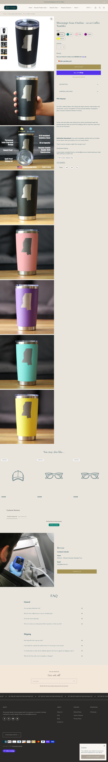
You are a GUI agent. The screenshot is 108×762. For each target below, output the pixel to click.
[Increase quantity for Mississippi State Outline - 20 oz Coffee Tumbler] (63, 47)
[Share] (67, 167)
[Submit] (74, 681)
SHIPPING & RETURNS (66, 91)
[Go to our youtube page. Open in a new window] (13, 718)
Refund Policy (77, 712)
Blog (58, 719)
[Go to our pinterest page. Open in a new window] (17, 718)
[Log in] (95, 7)
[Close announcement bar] (104, 2)
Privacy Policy (77, 719)
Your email (36, 681)
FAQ (58, 715)
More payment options (79, 77)
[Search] (99, 7)
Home (5, 14)
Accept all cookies (93, 757)
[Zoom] (51, 19)
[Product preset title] (18, 476)
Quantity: (59, 43)
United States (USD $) (11, 735)
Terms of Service (78, 715)
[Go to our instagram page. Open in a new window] (9, 718)
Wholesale (93, 712)
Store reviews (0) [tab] (22, 516)
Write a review (54, 525)
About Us (59, 712)
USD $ (88, 7)
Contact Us (60, 722)
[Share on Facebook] (72, 167)
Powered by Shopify (17, 746)
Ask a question (61, 162)
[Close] (104, 746)
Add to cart (78, 67)
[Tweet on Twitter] (77, 167)
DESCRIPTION (63, 84)
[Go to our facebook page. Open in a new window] (4, 718)
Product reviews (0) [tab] (12, 516)
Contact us (77, 571)
